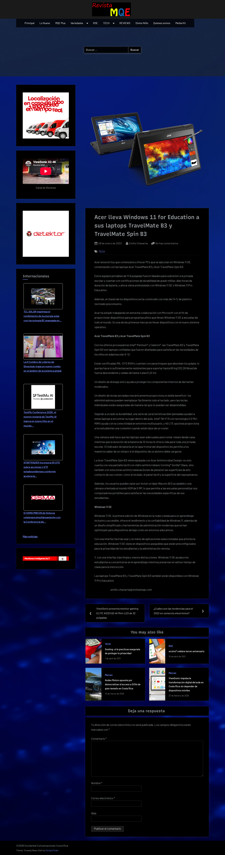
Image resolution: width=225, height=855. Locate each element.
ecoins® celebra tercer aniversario (186, 651)
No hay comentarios (166, 243)
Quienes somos (161, 23)
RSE (95, 23)
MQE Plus (60, 23)
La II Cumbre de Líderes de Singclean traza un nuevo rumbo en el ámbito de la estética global (42, 366)
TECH (106, 23)
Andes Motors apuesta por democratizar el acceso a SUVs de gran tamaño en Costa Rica (123, 684)
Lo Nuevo (45, 23)
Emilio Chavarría (138, 243)
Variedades (77, 23)
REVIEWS (124, 23)
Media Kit (180, 23)
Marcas (108, 675)
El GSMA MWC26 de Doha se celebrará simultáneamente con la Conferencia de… (42, 517)
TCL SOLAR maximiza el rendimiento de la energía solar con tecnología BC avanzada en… (43, 316)
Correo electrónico (103, 798)
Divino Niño (142, 23)
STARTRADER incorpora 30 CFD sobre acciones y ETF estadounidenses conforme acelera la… (42, 469)
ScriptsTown (52, 850)
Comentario (99, 738)
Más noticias (30, 536)
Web (93, 813)
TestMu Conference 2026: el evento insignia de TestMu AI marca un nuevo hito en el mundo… (40, 419)
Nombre (96, 783)
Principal (29, 23)
